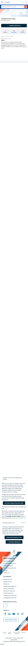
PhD (13, 177)
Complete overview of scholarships (13, 215)
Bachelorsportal (7, 579)
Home (2, 36)
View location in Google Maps (12, 401)
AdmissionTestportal (9, 591)
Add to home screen (11, 619)
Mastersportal (7, 581)
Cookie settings (9, 633)
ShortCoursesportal (8, 588)
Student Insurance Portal (18, 518)
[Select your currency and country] (5, 605)
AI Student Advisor (8, 565)
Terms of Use (4, 633)
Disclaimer (23, 632)
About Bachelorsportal (9, 563)
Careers (5, 570)
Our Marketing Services (9, 568)
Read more (5, 449)
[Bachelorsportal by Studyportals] (5, 2)
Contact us (6, 572)
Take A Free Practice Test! (14, 537)
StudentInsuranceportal (9, 595)
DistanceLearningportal (9, 586)
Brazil (12, 36)
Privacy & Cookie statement (16, 633)
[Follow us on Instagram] (22, 614)
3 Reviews (23, 32)
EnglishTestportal (8, 593)
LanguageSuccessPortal (9, 597)
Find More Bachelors (15, 25)
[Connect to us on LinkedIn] (9, 614)
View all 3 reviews (7, 431)
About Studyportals (8, 561)
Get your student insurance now (14, 503)
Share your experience (13, 462)
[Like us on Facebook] (5, 614)
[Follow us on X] (18, 614)
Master (8, 177)
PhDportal (6, 584)
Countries (7, 36)
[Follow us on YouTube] (13, 614)
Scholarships (14, 32)
